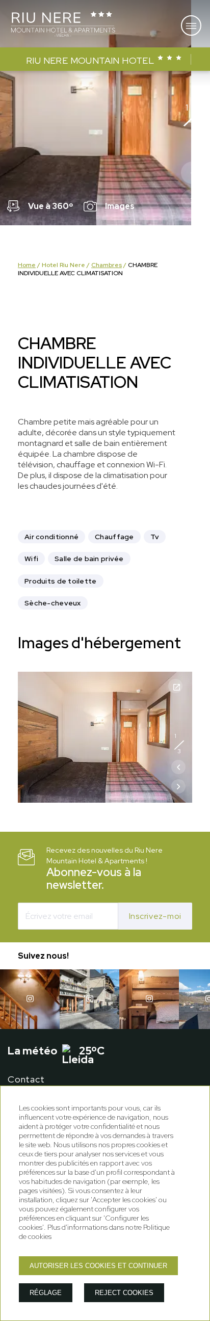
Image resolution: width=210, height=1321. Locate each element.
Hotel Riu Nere (63, 265)
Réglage (46, 1293)
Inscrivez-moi (155, 916)
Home (27, 265)
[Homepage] (63, 25)
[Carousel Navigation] (192, 189)
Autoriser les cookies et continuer (98, 1266)
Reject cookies (124, 1293)
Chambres (106, 265)
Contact (26, 1079)
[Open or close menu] (191, 25)
